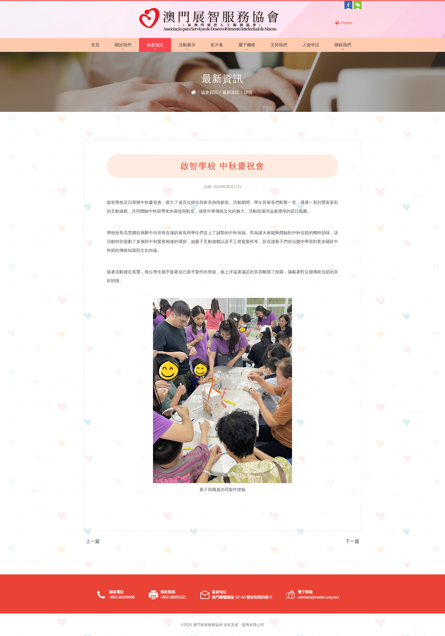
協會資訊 (155, 45)
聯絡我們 (342, 45)
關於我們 (123, 45)
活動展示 (187, 45)
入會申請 (310, 45)
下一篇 (352, 541)
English (347, 23)
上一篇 (93, 541)
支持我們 (278, 45)
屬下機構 (246, 45)
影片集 (217, 45)
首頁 (95, 45)
